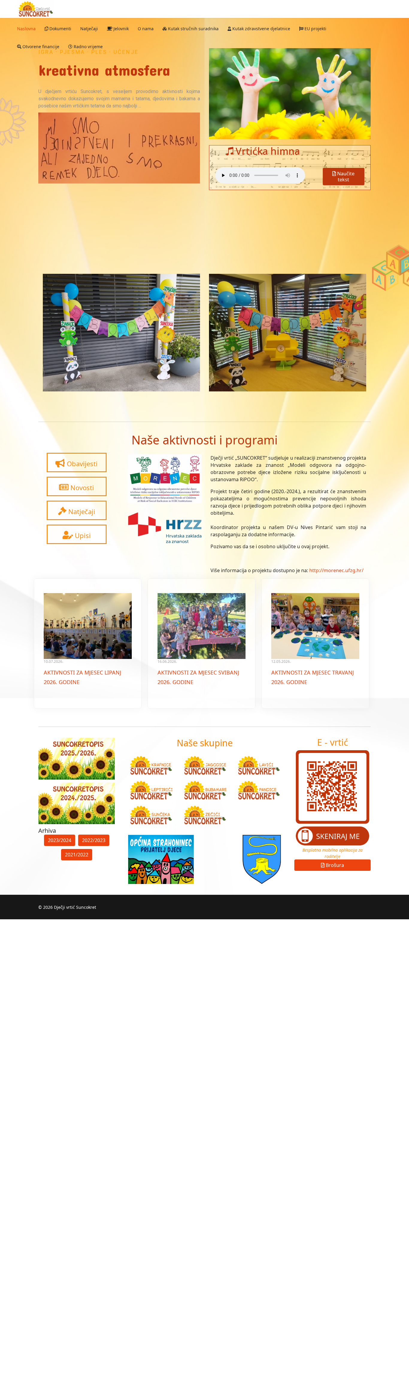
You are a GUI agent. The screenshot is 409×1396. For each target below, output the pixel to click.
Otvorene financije (40, 46)
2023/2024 (59, 840)
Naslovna (26, 28)
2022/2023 (93, 840)
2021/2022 (76, 854)
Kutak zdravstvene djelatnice (260, 28)
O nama (146, 28)
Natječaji (89, 28)
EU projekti (314, 28)
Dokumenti (59, 28)
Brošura (334, 865)
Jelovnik (120, 28)
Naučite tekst (345, 176)
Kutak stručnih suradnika (193, 28)
